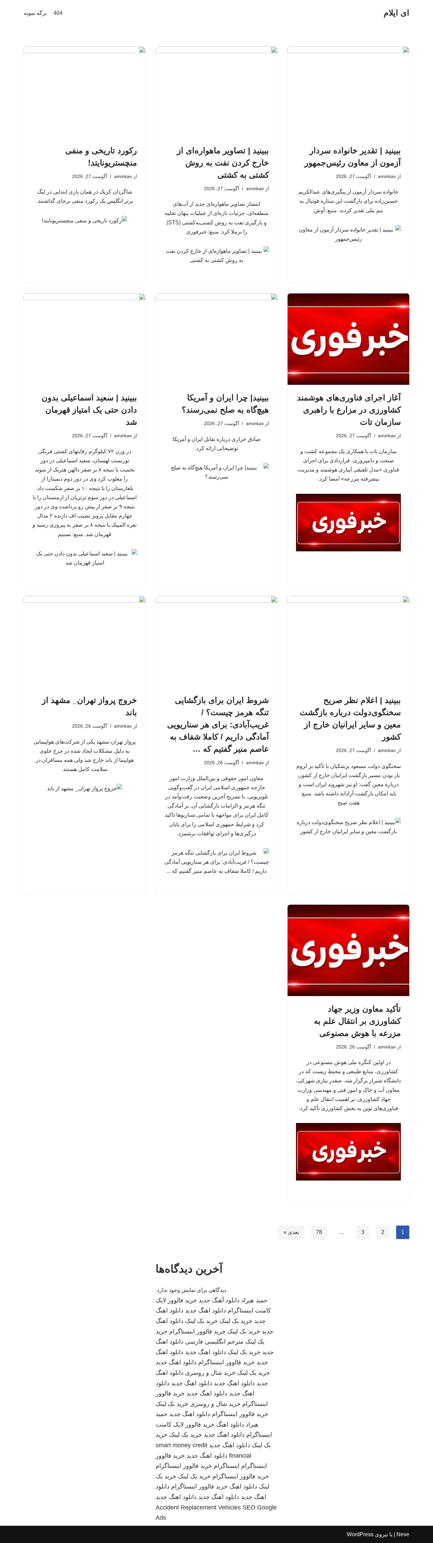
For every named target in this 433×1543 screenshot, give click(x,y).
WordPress (360, 1534)
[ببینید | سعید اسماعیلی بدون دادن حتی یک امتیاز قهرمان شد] (84, 339)
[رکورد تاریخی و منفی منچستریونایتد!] (84, 92)
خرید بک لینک (236, 1321)
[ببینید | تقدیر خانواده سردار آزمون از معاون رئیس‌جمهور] (348, 92)
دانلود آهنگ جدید (219, 1300)
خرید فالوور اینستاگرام (197, 1331)
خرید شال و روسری (210, 1372)
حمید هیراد (254, 1300)
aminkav (387, 176)
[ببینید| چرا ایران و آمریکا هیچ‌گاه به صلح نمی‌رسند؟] (216, 339)
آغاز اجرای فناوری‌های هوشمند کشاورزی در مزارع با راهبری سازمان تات (349, 409)
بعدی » (291, 1232)
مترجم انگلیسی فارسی (214, 1341)
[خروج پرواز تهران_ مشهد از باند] (84, 641)
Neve (402, 1534)
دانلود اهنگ (230, 1424)
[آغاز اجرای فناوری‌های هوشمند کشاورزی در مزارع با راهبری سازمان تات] (348, 339)
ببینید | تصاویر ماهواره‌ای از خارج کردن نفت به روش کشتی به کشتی (223, 162)
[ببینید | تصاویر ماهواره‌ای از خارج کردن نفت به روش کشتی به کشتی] (216, 92)
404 (58, 13)
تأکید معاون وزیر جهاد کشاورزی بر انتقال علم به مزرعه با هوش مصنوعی (357, 1021)
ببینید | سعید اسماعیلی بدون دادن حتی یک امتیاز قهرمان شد (89, 409)
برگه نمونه (35, 13)
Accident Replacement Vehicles (198, 1507)
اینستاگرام (227, 1465)
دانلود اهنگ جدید (205, 1310)
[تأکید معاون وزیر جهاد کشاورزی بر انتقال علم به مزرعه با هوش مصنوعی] (348, 950)
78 (319, 1232)
